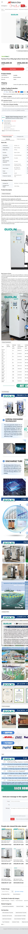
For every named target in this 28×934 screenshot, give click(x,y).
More (2, 924)
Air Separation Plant (5, 894)
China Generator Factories (7, 912)
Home (2, 9)
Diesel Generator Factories (21, 912)
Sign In (3, 130)
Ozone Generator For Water (20, 915)
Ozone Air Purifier (19, 906)
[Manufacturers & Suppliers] (14, 2)
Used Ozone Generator (6, 918)
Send (12, 819)
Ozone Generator (16, 894)
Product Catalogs (19, 891)
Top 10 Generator (5, 922)
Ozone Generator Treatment (19, 918)
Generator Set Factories (7, 915)
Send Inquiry (13, 69)
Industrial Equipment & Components (11, 9)
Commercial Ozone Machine (8, 906)
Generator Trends (15, 922)
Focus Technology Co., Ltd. (16, 928)
